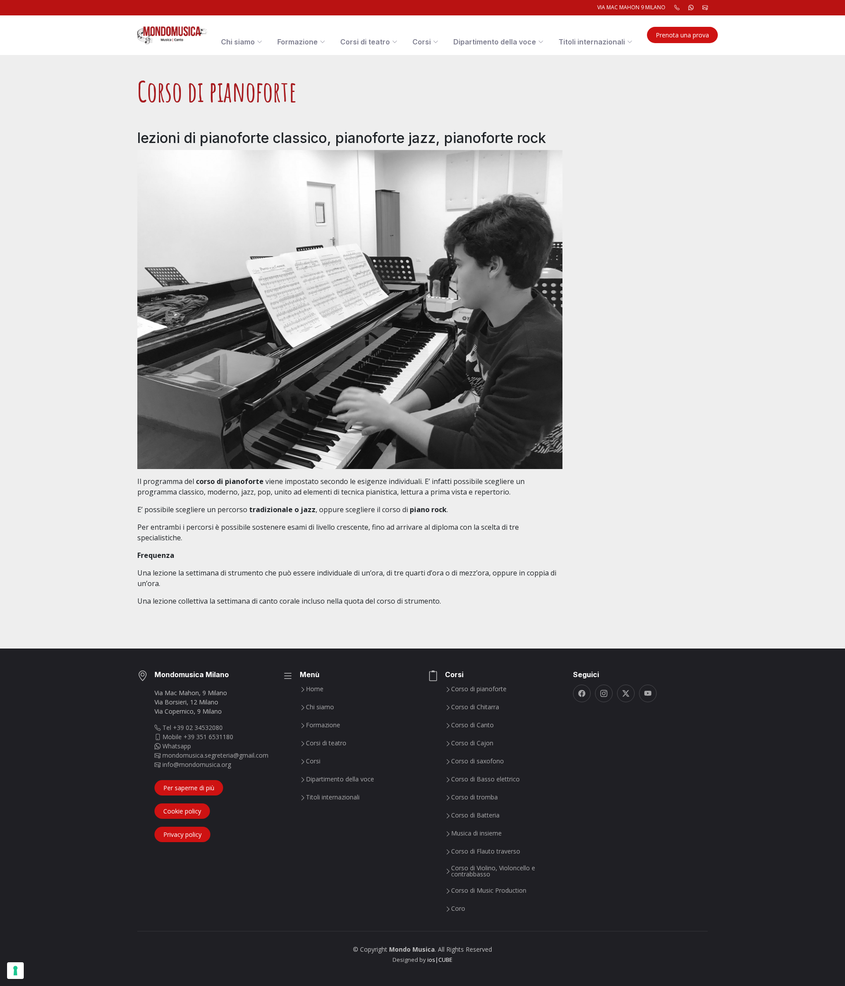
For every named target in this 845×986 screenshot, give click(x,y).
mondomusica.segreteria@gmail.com (214, 755)
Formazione (323, 725)
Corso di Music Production (488, 890)
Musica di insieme (476, 833)
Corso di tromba (474, 797)
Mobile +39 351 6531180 (197, 737)
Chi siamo (320, 707)
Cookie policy (182, 811)
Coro (458, 908)
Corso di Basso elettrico (485, 779)
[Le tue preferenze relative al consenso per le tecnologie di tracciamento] (15, 970)
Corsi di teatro (326, 743)
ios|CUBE (439, 960)
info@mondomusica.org (196, 764)
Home (314, 689)
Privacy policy (182, 834)
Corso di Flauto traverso (485, 851)
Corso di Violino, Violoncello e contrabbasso (493, 871)
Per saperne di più (188, 788)
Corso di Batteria (475, 815)
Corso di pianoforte (479, 689)
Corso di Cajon (472, 743)
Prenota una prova (682, 35)
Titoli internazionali (333, 797)
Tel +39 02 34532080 (192, 727)
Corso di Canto (472, 725)
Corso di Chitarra (475, 707)
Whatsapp (176, 746)
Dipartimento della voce (340, 779)
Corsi (313, 761)
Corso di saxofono (477, 761)
